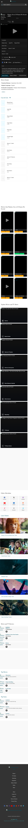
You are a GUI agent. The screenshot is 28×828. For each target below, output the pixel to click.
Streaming (14, 778)
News (14, 787)
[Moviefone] (14, 2)
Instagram (23, 499)
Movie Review (8, 636)
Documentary (7, 59)
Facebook (3, 62)
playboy (3, 91)
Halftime (3, 296)
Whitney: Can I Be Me (19, 296)
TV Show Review (9, 629)
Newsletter (21, 805)
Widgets (23, 805)
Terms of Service (14, 798)
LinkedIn (14, 504)
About (14, 791)
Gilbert (16, 229)
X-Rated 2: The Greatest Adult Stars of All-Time (7, 251)
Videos (14, 785)
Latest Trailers (5, 516)
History (3, 59)
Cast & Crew (4, 98)
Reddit (6, 62)
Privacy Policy (14, 801)
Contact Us (14, 794)
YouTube (4, 504)
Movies (14, 773)
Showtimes (14, 780)
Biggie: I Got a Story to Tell (7, 229)
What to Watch (14, 782)
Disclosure (17, 251)
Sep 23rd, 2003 (13, 57)
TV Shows (14, 775)
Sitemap (14, 796)
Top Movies (4, 672)
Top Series (4, 697)
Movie (17, 18)
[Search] (25, 4)
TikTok (19, 805)
